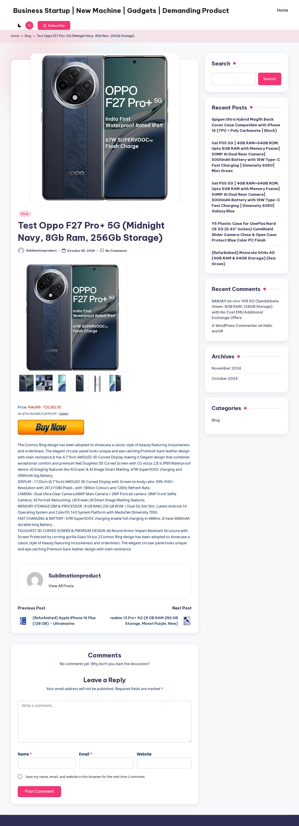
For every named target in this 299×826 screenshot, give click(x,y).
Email (85, 754)
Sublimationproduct (75, 575)
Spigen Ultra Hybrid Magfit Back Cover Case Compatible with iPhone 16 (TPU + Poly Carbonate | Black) (246, 125)
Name (25, 754)
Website (144, 754)
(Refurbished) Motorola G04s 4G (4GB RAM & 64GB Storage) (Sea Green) (244, 258)
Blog (24, 213)
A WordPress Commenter (234, 325)
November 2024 (226, 368)
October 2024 (225, 378)
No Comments (116, 251)
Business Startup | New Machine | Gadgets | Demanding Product (121, 10)
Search (221, 63)
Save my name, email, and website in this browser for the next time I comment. (85, 776)
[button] (54, 25)
